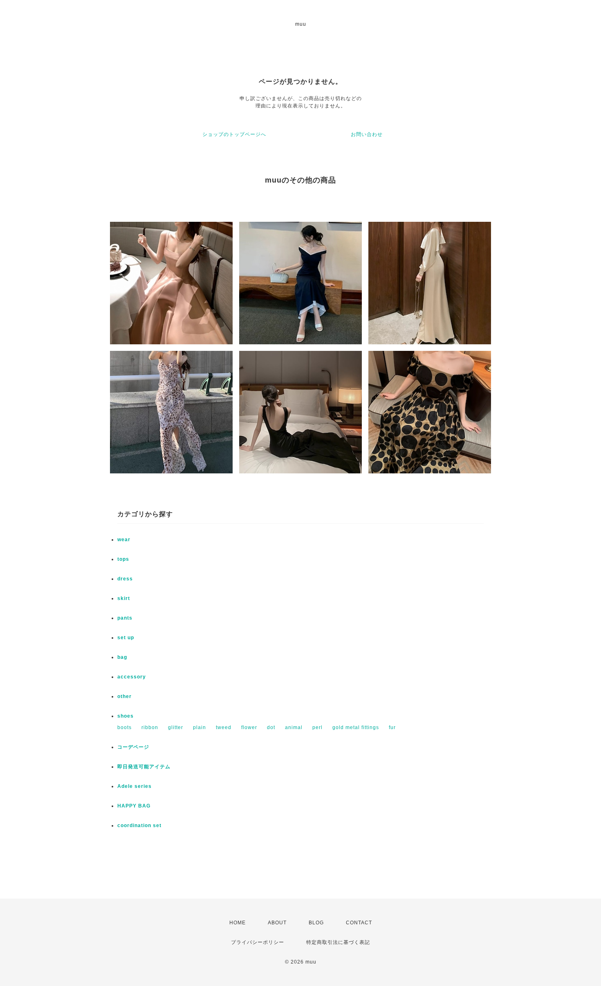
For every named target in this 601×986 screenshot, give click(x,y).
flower (249, 727)
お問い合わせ (367, 134)
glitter (175, 727)
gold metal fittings (355, 727)
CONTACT (359, 923)
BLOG (316, 923)
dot (271, 727)
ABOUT (277, 923)
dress (125, 579)
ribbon (149, 727)
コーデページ (133, 747)
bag (122, 657)
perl (317, 727)
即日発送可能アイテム (143, 767)
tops (123, 559)
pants (124, 618)
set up (125, 637)
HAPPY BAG (133, 806)
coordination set (142, 825)
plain (199, 727)
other (124, 696)
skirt (123, 598)
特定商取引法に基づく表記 (338, 942)
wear (123, 539)
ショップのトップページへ (234, 134)
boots (124, 727)
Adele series (134, 786)
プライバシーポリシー (257, 942)
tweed (223, 727)
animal (294, 727)
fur (392, 727)
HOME (237, 923)
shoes (125, 716)
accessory (131, 677)
